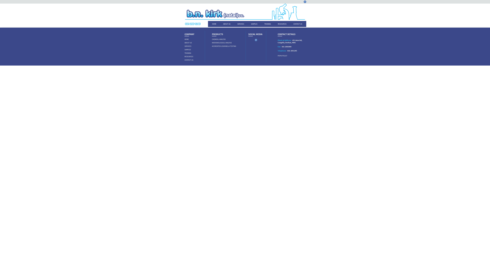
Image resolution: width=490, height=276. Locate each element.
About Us (226, 24)
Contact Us (297, 24)
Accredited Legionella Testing (224, 46)
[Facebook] (305, 2)
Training (267, 24)
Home (214, 24)
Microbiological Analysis (222, 43)
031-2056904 (284, 46)
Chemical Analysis (219, 39)
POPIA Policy (282, 56)
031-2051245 (287, 51)
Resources (282, 24)
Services (240, 24)
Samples (254, 24)
